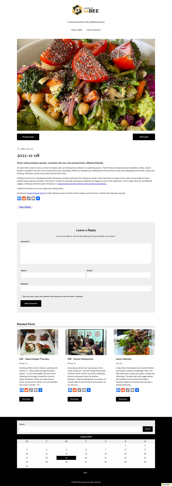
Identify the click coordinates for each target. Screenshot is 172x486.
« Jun (85, 472)
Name (24, 270)
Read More (26, 399)
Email (90, 270)
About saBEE (76, 30)
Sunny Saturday (123, 359)
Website (24, 284)
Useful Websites (93, 30)
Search (22, 424)
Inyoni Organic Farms (36, 193)
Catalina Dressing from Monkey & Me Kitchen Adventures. (82, 184)
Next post (144, 137)
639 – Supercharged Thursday (34, 359)
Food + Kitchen (25, 207)
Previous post (28, 137)
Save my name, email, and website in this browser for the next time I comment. (53, 296)
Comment (25, 241)
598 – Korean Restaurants (80, 359)
